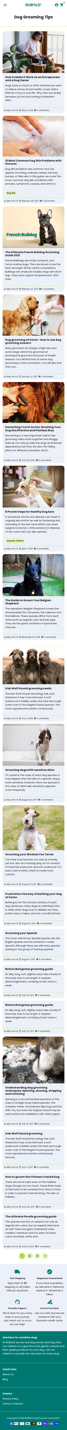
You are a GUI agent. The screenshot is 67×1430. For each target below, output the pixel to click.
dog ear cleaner (15, 540)
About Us (8, 1374)
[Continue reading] (33, 52)
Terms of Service (13, 1403)
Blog (5, 1379)
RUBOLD (28, 1418)
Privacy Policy (11, 1398)
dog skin (11, 193)
